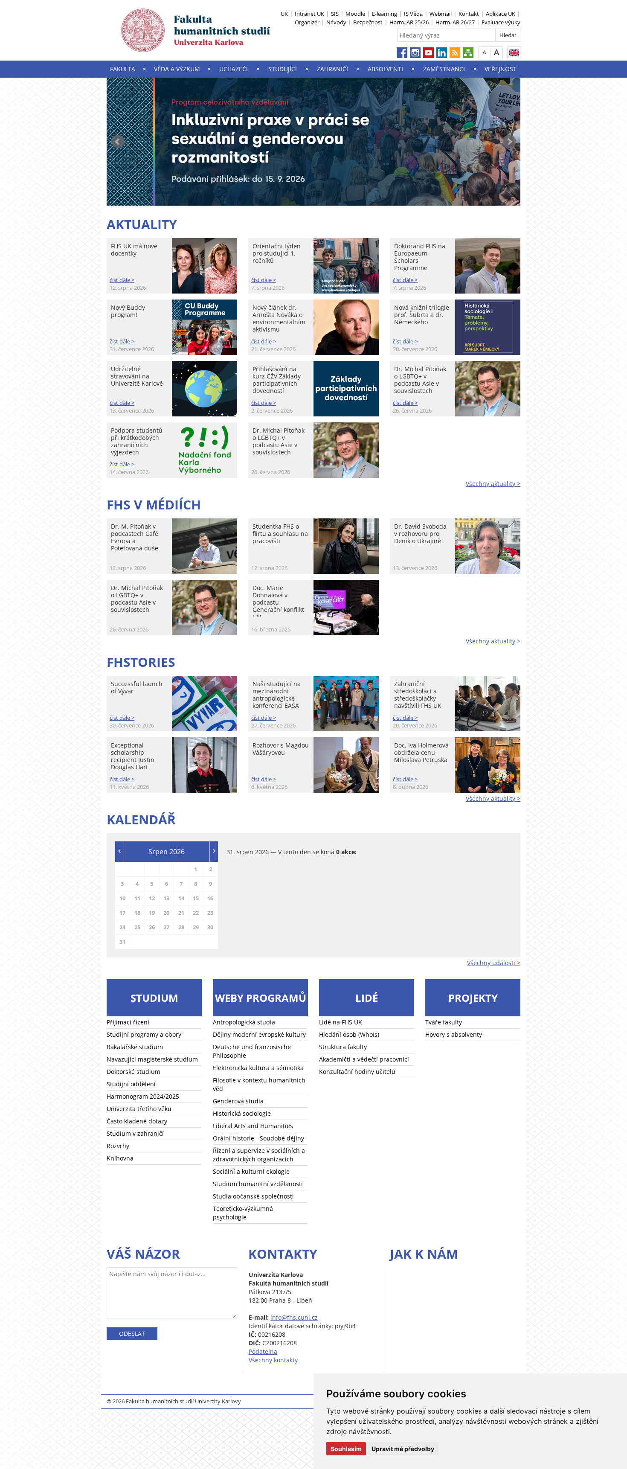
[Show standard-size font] (484, 52)
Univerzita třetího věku (139, 1109)
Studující (282, 69)
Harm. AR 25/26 (409, 22)
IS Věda (413, 13)
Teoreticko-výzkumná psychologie (243, 1212)
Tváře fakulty (443, 1022)
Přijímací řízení (128, 1022)
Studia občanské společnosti (253, 1196)
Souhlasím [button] (346, 1448)
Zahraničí (332, 69)
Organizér (307, 22)
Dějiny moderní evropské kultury (259, 1034)
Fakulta (122, 69)
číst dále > (122, 280)
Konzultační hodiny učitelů (357, 1072)
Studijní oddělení (131, 1084)
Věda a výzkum (177, 69)
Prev (118, 141)
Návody (336, 22)
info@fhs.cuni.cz (294, 1317)
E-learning (384, 13)
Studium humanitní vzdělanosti (258, 1184)
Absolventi (385, 69)
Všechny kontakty (273, 1360)
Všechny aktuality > (493, 484)
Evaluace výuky (501, 22)
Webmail (441, 13)
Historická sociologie (242, 1113)
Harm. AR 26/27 (455, 22)
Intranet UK (309, 13)
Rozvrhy (118, 1146)
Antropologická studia (244, 1022)
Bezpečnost (368, 22)
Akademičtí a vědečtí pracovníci (364, 1059)
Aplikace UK (500, 13)
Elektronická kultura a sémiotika (258, 1068)
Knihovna (120, 1158)
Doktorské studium (133, 1072)
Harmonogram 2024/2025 (143, 1096)
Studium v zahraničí (135, 1133)
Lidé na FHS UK (340, 1022)
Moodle (355, 13)
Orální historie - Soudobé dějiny (258, 1138)
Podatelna (263, 1351)
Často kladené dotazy (137, 1121)
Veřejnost (501, 69)
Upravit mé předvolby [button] (403, 1448)
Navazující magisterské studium (152, 1059)
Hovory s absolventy (453, 1034)
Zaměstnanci (444, 69)
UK (284, 13)
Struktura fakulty (343, 1047)
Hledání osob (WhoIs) (349, 1034)
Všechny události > (493, 963)
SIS (335, 13)
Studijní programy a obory (144, 1034)
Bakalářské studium (135, 1047)
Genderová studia (238, 1101)
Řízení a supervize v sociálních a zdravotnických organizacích (259, 1154)
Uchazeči (233, 69)
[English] (513, 52)
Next (509, 141)
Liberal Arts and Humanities (253, 1126)
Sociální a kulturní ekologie (251, 1171)
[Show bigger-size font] (496, 52)
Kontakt (469, 13)
